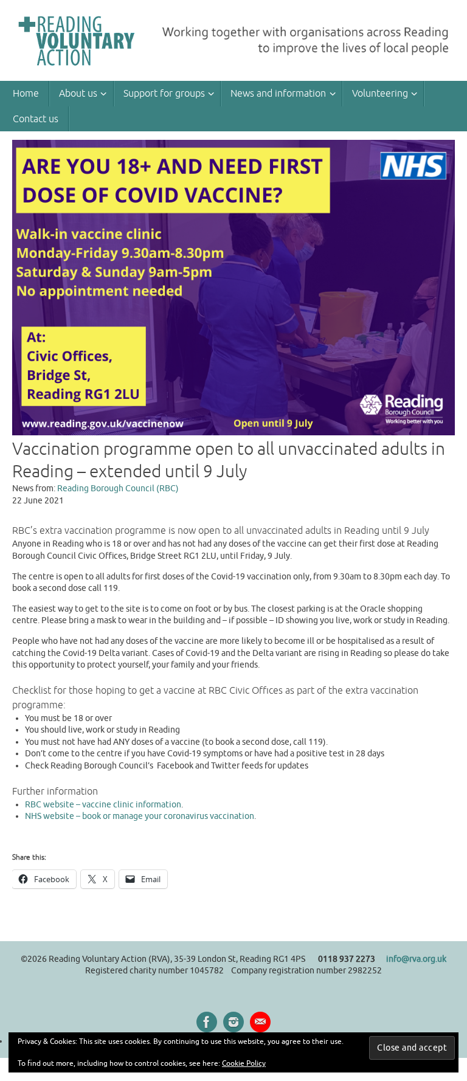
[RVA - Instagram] (233, 1022)
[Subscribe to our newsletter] (260, 1022)
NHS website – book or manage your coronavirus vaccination (139, 816)
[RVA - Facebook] (206, 1022)
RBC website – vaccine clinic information (103, 805)
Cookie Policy (244, 1063)
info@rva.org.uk (416, 959)
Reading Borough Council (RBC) (118, 488)
